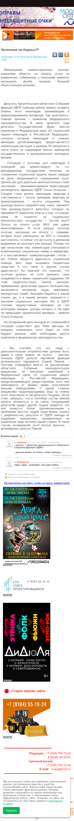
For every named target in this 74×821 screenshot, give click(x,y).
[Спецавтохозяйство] (26, 738)
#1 (15, 462)
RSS (37, 818)
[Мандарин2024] (38, 39)
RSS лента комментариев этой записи (24, 477)
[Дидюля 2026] (26, 681)
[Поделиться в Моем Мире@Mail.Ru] (60, 54)
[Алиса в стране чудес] (26, 565)
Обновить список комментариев (21, 474)
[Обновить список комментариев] (24, 436)
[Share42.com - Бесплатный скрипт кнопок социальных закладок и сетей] (66, 60)
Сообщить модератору (62, 455)
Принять (11, 810)
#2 (15, 443)
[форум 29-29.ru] (26, 596)
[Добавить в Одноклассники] (66, 54)
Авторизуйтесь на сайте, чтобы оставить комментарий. (37, 483)
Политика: (7, 57)
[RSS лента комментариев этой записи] (21, 436)
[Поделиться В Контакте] (54, 54)
